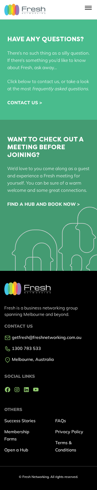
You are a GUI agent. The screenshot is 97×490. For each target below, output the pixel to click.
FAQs (60, 420)
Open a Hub (16, 449)
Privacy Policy (69, 431)
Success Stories (20, 420)
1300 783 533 (26, 348)
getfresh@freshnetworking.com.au (46, 337)
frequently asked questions (60, 88)
